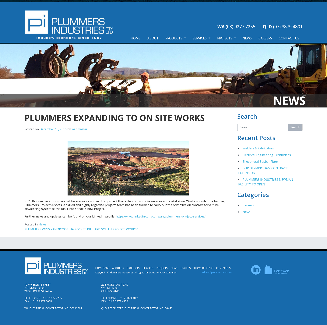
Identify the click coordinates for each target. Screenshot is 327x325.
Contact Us (289, 38)
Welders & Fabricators (258, 148)
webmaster (79, 129)
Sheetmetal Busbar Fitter (260, 161)
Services (200, 38)
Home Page (102, 268)
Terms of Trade (203, 268)
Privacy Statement (166, 272)
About (153, 38)
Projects (225, 38)
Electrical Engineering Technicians (267, 155)
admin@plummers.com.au (217, 272)
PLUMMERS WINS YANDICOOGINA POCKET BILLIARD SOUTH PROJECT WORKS (80, 229)
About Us (118, 268)
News (247, 38)
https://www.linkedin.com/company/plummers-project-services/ (161, 216)
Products (174, 38)
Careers (265, 38)
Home (136, 38)
